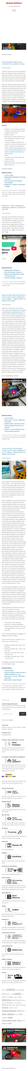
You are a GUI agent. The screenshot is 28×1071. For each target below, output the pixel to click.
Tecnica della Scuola (16, 194)
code (12, 994)
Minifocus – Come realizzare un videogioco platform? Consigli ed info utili (13, 207)
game (13, 283)
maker (13, 1005)
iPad (16, 1002)
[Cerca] (23, 700)
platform (22, 283)
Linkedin (19, 727)
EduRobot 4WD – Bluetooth (12, 270)
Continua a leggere (7, 168)
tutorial (23, 190)
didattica (11, 997)
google (23, 1000)
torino (19, 1020)
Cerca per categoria (8, 720)
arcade (10, 192)
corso (17, 192)
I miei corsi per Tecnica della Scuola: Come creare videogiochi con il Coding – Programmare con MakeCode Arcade (14, 451)
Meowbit (21, 687)
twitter (9, 1023)
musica (16, 1007)
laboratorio (5, 1005)
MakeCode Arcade (14, 687)
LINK (7, 232)
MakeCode (17, 283)
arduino (11, 989)
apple (5, 989)
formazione (18, 1000)
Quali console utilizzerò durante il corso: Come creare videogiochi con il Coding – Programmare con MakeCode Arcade (14, 298)
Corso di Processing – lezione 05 (13, 272)
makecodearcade (16, 437)
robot (4, 1014)
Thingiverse (4, 729)
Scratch (16, 1014)
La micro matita (9, 175)
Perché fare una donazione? (8, 770)
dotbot (19, 997)
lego (10, 1005)
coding (13, 192)
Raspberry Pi (20, 1011)
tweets (4, 1023)
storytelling (7, 689)
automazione (21, 990)
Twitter (14, 727)
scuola (20, 1014)
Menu (14, 10)
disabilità (15, 997)
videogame (22, 437)
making (6, 194)
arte (16, 989)
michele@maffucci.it (6, 734)
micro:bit (5, 1007)
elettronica (6, 1000)
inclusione (4, 1002)
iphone (19, 1002)
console (20, 685)
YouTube (23, 727)
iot (13, 1002)
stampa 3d (4, 1017)
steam (9, 194)
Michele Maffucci (14, 3)
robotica (10, 1014)
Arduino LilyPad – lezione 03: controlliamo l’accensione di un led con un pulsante (15, 425)
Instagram (9, 727)
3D (2, 990)
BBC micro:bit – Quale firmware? (13, 680)
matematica (23, 1005)
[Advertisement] (14, 26)
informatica (10, 1002)
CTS (7, 997)
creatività (4, 687)
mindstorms (11, 1007)
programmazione (9, 1010)
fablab (12, 1000)
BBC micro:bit (5, 994)
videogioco (12, 689)
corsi (20, 190)
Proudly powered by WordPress (8, 1068)
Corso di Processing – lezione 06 (13, 278)
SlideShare (10, 729)
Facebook (4, 727)
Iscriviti (22, 714)
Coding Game (15, 685)
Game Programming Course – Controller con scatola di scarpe (13, 63)
